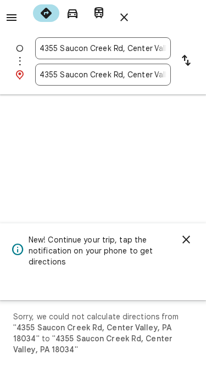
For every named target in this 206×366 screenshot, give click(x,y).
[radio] (46, 13)
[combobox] (103, 48)
